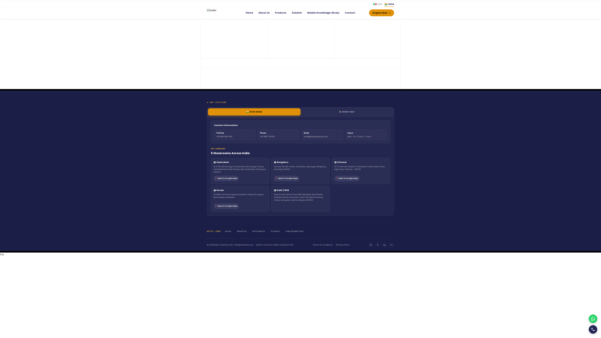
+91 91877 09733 (267, 136)
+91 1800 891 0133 (224, 136)
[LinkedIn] (384, 245)
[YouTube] (391, 245)
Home (249, 12)
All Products (258, 231)
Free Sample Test (294, 231)
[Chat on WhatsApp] (593, 319)
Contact (350, 12)
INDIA (389, 4)
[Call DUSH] (593, 329)
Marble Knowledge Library (323, 12)
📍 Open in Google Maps (226, 178)
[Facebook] (377, 245)
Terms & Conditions (323, 244)
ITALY (377, 4)
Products (280, 12)
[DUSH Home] (219, 13)
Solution (297, 12)
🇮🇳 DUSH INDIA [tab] (254, 111)
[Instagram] (370, 245)
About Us (264, 12)
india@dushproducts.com (316, 136)
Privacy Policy (342, 244)
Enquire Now (379, 12)
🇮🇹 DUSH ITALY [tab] (347, 111)
